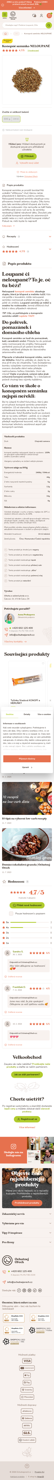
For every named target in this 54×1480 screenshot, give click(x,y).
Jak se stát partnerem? (27, 1074)
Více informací (25, 7)
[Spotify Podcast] (40, 1290)
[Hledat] (49, 25)
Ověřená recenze (15, 976)
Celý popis (7, 226)
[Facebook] (19, 1290)
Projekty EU (39, 1472)
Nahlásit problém (17, 1477)
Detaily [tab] (27, 714)
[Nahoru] (27, 1466)
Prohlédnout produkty (27, 1202)
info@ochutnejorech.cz (21, 635)
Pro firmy (8, 1242)
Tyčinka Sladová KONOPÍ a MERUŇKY (25, 702)
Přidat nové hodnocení (29, 905)
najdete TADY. (26, 316)
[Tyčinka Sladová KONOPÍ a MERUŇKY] (27, 679)
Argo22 (40, 1477)
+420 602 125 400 (22, 628)
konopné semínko (25, 291)
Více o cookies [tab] (44, 714)
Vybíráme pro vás (13, 1223)
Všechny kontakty (13, 641)
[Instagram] (24, 1290)
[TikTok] (35, 1290)
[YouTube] (29, 1290)
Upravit (25, 767)
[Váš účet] (41, 15)
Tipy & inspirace (12, 1232)
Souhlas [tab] (10, 714)
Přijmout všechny (27, 759)
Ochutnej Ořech (31, 176)
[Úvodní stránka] (12, 15)
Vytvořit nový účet (29, 162)
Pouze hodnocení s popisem (30, 913)
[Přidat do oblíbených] (43, 663)
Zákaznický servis (13, 1213)
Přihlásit (29, 156)
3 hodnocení (33, 51)
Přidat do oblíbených (28, 172)
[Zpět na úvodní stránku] (5, 34)
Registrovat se (29, 1119)
